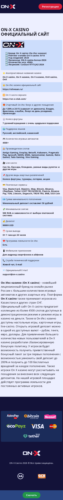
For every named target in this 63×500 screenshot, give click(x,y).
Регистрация (50, 6)
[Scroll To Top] (60, 484)
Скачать (31, 495)
